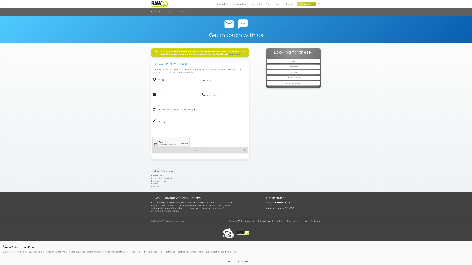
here (237, 252)
